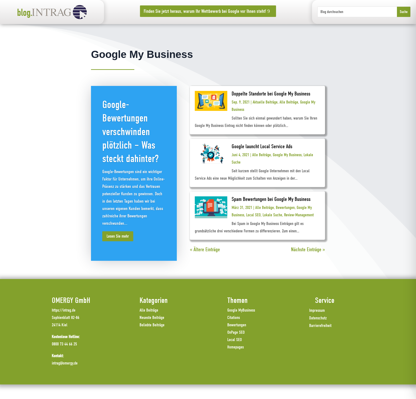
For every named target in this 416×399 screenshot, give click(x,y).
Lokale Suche (272, 214)
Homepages (235, 347)
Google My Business (287, 154)
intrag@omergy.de (65, 363)
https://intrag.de (63, 310)
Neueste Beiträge (152, 317)
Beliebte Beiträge (152, 324)
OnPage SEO (236, 332)
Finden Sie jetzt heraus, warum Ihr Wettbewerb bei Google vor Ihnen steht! (205, 11)
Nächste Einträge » (308, 249)
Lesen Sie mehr (118, 236)
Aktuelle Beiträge (265, 102)
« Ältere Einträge (205, 249)
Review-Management (299, 214)
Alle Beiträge (289, 102)
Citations (233, 317)
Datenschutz (318, 317)
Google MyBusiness (241, 310)
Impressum (317, 310)
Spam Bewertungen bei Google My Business (271, 199)
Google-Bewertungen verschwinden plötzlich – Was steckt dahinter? (130, 132)
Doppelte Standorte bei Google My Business (271, 93)
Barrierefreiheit (320, 325)
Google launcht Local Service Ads (262, 146)
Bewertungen (285, 207)
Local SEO (253, 214)
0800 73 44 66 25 (64, 344)
